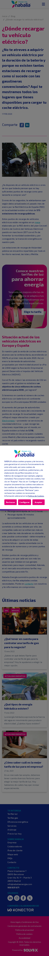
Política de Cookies (36, 496)
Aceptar (38, 502)
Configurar (24, 502)
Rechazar (10, 502)
